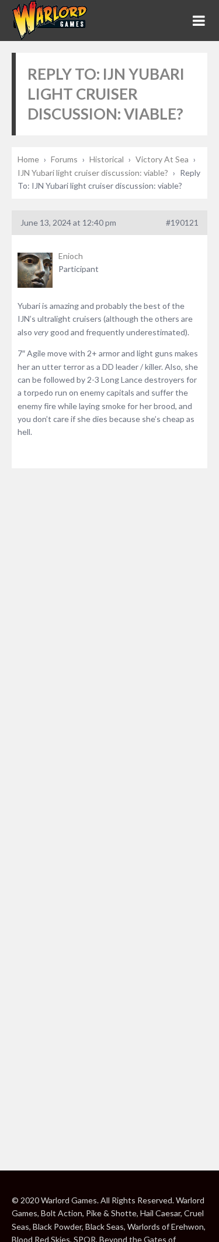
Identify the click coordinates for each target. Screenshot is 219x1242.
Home (28, 159)
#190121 (182, 222)
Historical (106, 159)
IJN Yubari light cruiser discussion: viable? (93, 173)
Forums (64, 159)
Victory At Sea (162, 159)
